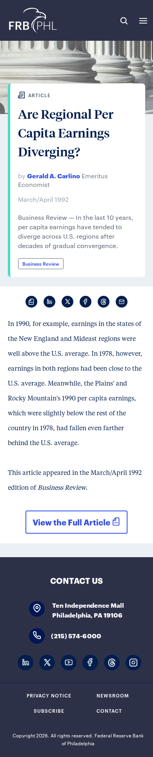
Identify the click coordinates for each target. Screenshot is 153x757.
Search (124, 20)
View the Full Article (71, 521)
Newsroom (113, 695)
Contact (109, 710)
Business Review (40, 263)
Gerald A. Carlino (53, 175)
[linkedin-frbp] (25, 663)
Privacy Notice (49, 695)
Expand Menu (143, 20)
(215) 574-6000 (76, 635)
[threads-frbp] (112, 663)
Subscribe (49, 710)
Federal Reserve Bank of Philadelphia (32, 20)
